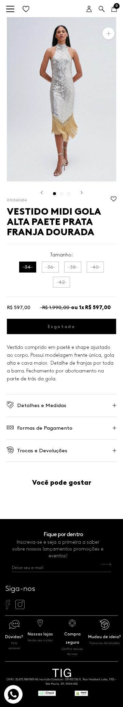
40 (95, 267)
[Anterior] (42, 192)
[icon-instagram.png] (20, 607)
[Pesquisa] (101, 9)
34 (28, 267)
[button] (113, 200)
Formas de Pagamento (44, 428)
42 (61, 282)
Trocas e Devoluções (42, 450)
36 (50, 267)
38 (73, 267)
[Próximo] (82, 192)
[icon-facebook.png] (7, 607)
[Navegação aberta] (10, 9)
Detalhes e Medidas (41, 405)
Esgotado (62, 326)
